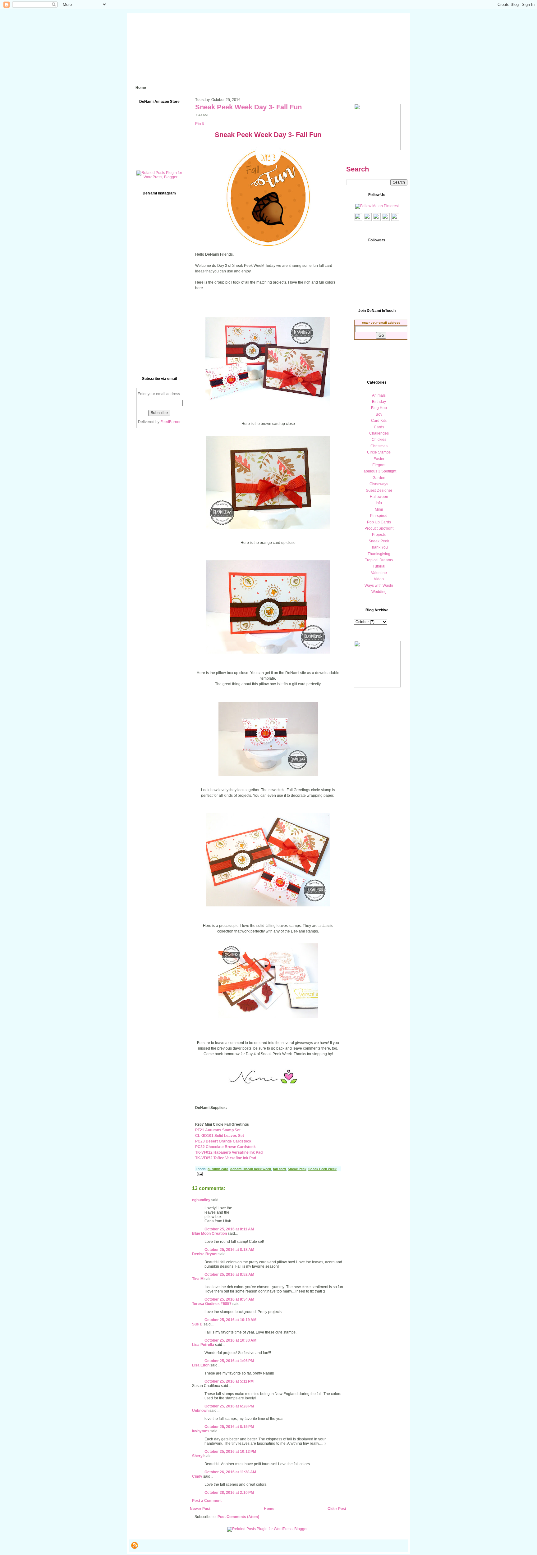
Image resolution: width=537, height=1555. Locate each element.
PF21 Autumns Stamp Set (218, 1130)
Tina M (198, 1279)
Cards (379, 427)
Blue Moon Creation (209, 1233)
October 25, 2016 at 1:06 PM (229, 1361)
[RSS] (134, 1545)
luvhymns (200, 1431)
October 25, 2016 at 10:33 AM (230, 1340)
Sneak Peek (297, 1169)
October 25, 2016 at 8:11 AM (229, 1229)
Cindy (197, 1476)
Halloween (379, 497)
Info (379, 503)
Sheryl (198, 1456)
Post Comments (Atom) (238, 1517)
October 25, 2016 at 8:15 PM (229, 1427)
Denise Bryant (205, 1254)
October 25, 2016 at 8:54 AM (229, 1299)
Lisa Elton (200, 1365)
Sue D (197, 1324)
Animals (379, 395)
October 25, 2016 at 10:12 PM (230, 1451)
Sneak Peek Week (322, 1169)
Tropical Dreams (379, 560)
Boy (379, 414)
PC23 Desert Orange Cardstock (223, 1141)
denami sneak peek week (250, 1169)
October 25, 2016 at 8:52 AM (229, 1274)
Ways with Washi (379, 585)
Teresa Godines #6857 (212, 1304)
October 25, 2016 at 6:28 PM (229, 1406)
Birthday (379, 401)
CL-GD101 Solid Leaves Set (219, 1135)
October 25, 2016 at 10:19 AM (230, 1320)
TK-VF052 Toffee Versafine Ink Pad (226, 1158)
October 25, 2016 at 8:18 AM (229, 1249)
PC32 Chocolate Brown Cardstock (225, 1147)
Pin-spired (379, 515)
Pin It (199, 123)
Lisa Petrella (203, 1345)
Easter (379, 459)
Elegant (378, 465)
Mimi (379, 509)
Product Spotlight (379, 528)
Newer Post (200, 1509)
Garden (379, 478)
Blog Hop (379, 408)
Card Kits (379, 420)
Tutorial (379, 566)
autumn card (218, 1169)
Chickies (379, 439)
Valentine (379, 573)
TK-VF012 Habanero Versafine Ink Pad (229, 1152)
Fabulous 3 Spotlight (378, 471)
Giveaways (378, 484)
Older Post (337, 1509)
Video (379, 579)
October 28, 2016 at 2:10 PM (229, 1492)
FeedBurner (170, 422)
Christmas (379, 446)
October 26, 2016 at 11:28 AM (230, 1472)
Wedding (379, 592)
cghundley (201, 1200)
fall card (279, 1169)
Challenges (379, 433)
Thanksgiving (379, 554)
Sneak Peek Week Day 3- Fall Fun (248, 107)
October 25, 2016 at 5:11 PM (229, 1381)
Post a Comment (207, 1500)
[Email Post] (199, 1173)
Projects (379, 534)
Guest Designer (379, 490)
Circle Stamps (379, 452)
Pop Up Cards (379, 522)
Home (269, 1509)
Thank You (379, 547)
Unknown (200, 1410)
